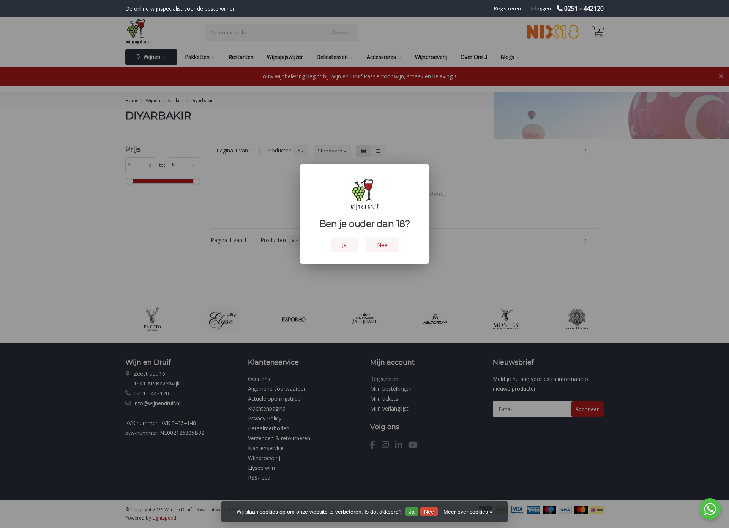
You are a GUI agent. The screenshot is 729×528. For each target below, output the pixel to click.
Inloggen (541, 8)
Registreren (507, 8)
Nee (429, 512)
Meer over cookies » (467, 512)
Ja (412, 512)
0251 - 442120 (584, 8)
